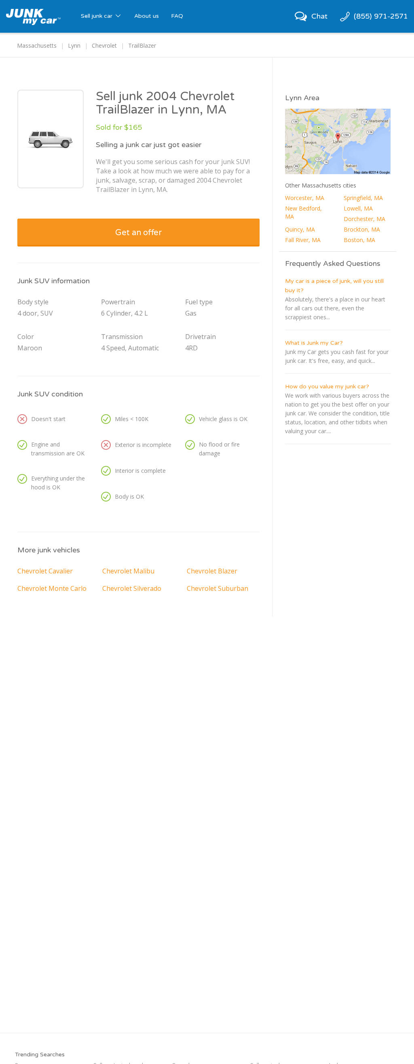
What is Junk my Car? (314, 342)
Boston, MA (359, 240)
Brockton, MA (362, 229)
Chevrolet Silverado (131, 588)
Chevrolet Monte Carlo (52, 588)
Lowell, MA (358, 208)
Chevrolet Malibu (128, 571)
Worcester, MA (304, 198)
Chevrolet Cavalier (45, 571)
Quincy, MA (300, 229)
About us (146, 16)
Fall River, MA (303, 240)
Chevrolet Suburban (217, 588)
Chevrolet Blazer (212, 571)
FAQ (177, 16)
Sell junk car (97, 16)
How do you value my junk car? (327, 386)
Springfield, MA (363, 198)
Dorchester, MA (364, 219)
